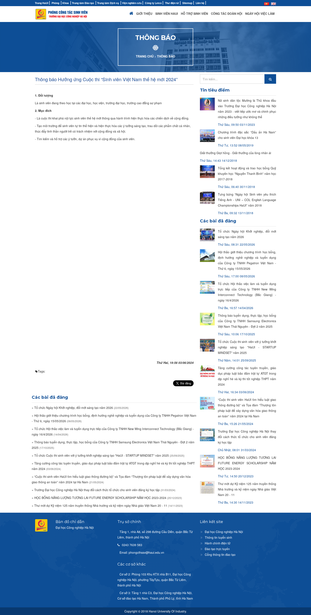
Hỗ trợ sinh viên (194, 13)
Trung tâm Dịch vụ (108, 3)
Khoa (65, 3)
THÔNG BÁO (166, 56)
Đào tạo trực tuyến (217, 549)
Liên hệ (200, 3)
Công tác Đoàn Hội (226, 13)
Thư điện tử (172, 3)
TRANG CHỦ (145, 56)
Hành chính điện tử (217, 543)
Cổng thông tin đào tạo (220, 554)
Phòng (55, 3)
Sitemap (187, 3)
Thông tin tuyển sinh (218, 537)
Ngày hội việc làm (260, 13)
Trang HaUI (41, 3)
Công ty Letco (153, 3)
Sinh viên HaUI (166, 13)
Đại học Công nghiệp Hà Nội (224, 532)
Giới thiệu (144, 13)
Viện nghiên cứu (132, 3)
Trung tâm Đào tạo (83, 3)
